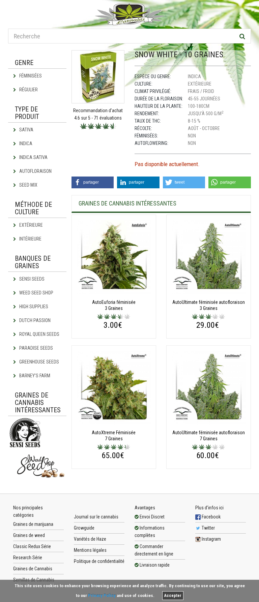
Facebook (211, 516)
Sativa (25, 129)
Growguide (84, 528)
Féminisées (30, 75)
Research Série (27, 557)
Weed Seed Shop (35, 292)
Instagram (211, 539)
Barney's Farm (34, 375)
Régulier (28, 89)
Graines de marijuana (33, 524)
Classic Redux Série (32, 546)
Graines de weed (29, 535)
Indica (25, 143)
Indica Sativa (33, 157)
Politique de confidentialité (99, 561)
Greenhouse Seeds (38, 362)
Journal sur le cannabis (96, 516)
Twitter (208, 528)
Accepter (172, 595)
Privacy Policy (102, 595)
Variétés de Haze (90, 539)
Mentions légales (90, 550)
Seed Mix (27, 185)
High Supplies (33, 306)
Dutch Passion (34, 320)
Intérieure (29, 239)
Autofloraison (35, 171)
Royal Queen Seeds (38, 334)
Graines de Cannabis (32, 568)
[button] (92, 182)
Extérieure (30, 225)
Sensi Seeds (31, 279)
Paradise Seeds (35, 348)
